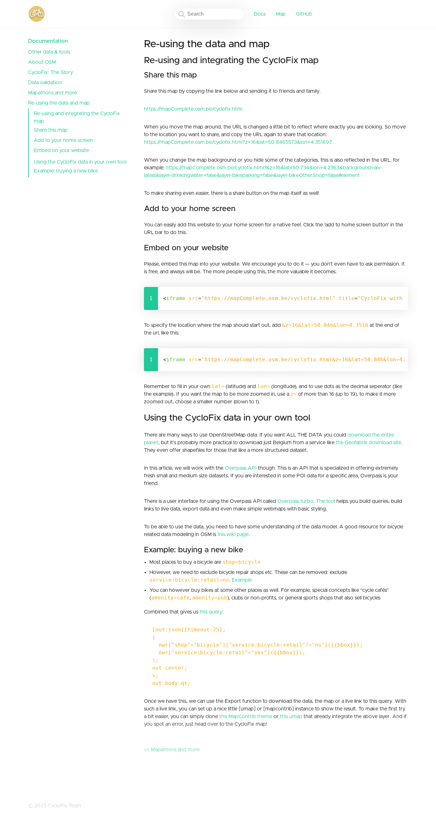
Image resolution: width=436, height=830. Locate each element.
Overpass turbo (295, 501)
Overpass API (241, 468)
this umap (291, 716)
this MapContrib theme (245, 716)
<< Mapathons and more (172, 749)
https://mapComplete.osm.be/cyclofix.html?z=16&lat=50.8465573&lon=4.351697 (238, 142)
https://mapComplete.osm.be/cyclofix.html (193, 109)
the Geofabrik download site (368, 442)
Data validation (45, 82)
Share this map (51, 130)
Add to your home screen (63, 140)
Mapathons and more (52, 92)
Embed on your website (61, 150)
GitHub (304, 14)
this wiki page (233, 534)
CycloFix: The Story (50, 72)
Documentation (48, 41)
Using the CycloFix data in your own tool (80, 162)
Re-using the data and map (59, 103)
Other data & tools (49, 52)
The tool (325, 501)
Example (242, 580)
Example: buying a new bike (66, 170)
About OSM (42, 62)
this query (210, 611)
